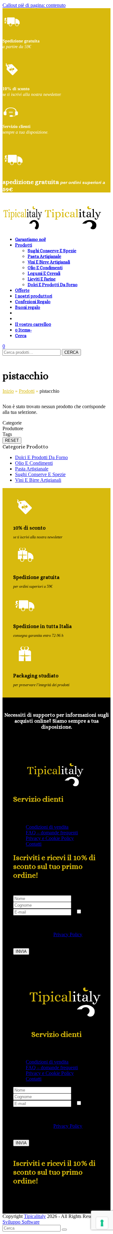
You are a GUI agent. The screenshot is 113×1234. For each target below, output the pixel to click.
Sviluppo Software (21, 1222)
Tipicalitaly (35, 1216)
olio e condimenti (34, 463)
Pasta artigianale (31, 468)
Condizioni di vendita (47, 827)
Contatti (33, 844)
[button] (33, 324)
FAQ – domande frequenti (52, 832)
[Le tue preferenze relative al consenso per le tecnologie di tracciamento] (102, 1223)
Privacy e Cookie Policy (50, 838)
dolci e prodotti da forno (41, 457)
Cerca (71, 352)
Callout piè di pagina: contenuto (34, 5)
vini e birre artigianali (38, 480)
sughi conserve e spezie (40, 474)
